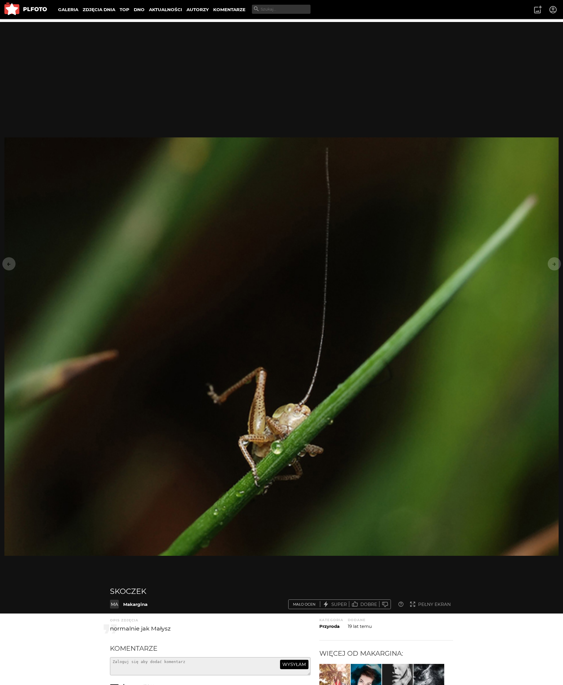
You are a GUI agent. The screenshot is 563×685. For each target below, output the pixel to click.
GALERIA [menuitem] (68, 9)
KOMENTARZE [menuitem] (229, 9)
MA (114, 604)
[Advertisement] (281, 63)
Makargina (135, 604)
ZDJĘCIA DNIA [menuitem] (99, 9)
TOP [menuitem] (124, 9)
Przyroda (329, 626)
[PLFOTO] (25, 9)
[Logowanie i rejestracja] (553, 9)
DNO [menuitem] (139, 9)
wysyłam (294, 664)
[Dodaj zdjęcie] (537, 9)
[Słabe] (385, 604)
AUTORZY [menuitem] (197, 9)
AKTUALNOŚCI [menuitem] (165, 9)
